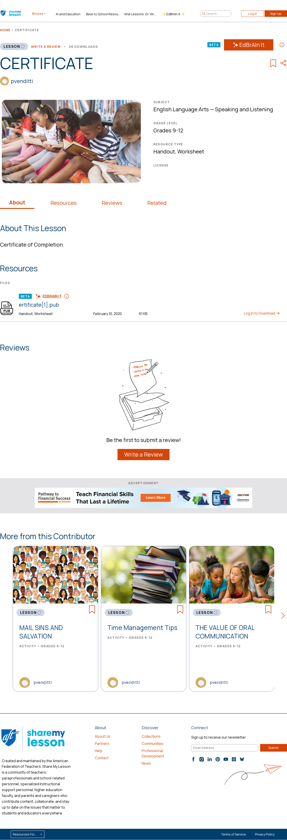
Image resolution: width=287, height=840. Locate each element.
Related (157, 202)
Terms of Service (233, 834)
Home (5, 30)
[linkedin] (209, 759)
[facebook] (193, 759)
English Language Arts (181, 109)
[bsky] (242, 759)
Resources (63, 202)
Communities (152, 743)
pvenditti (22, 81)
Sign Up (275, 13)
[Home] (11, 13)
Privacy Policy (264, 834)
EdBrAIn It (252, 45)
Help (98, 750)
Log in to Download (260, 313)
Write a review (46, 46)
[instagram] (201, 759)
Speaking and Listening (244, 109)
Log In (252, 13)
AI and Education (68, 14)
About (17, 202)
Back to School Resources (103, 14)
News (146, 763)
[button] (284, 616)
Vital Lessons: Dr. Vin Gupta (141, 14)
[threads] (234, 759)
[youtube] (226, 759)
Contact (102, 757)
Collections (151, 736)
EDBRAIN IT (52, 296)
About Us (102, 736)
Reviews (112, 202)
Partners (102, 743)
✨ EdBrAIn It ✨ (173, 14)
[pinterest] (217, 759)
